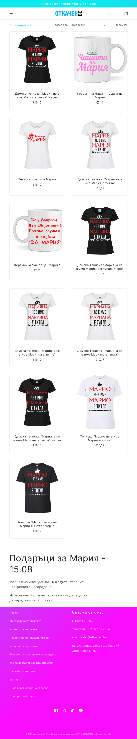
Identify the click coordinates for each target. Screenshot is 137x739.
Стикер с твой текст (22, 696)
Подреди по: (60, 25)
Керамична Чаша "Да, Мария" (37, 265)
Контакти (15, 679)
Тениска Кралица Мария (37, 179)
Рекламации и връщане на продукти (33, 654)
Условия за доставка (23, 646)
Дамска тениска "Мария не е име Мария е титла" (100, 181)
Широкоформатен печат (25, 621)
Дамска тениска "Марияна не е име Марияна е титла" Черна (100, 266)
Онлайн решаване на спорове (28, 688)
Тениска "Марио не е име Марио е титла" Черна (37, 523)
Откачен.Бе (39, 734)
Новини (14, 612)
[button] (11, 13)
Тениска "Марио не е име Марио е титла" (99, 438)
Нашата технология (22, 671)
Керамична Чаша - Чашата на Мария (100, 95)
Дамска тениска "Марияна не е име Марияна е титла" (37, 352)
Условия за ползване (23, 629)
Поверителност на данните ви (29, 637)
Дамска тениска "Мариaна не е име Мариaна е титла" (100, 352)
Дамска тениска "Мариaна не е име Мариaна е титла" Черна (37, 438)
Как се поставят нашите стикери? (31, 663)
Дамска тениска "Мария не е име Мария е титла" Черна (37, 95)
